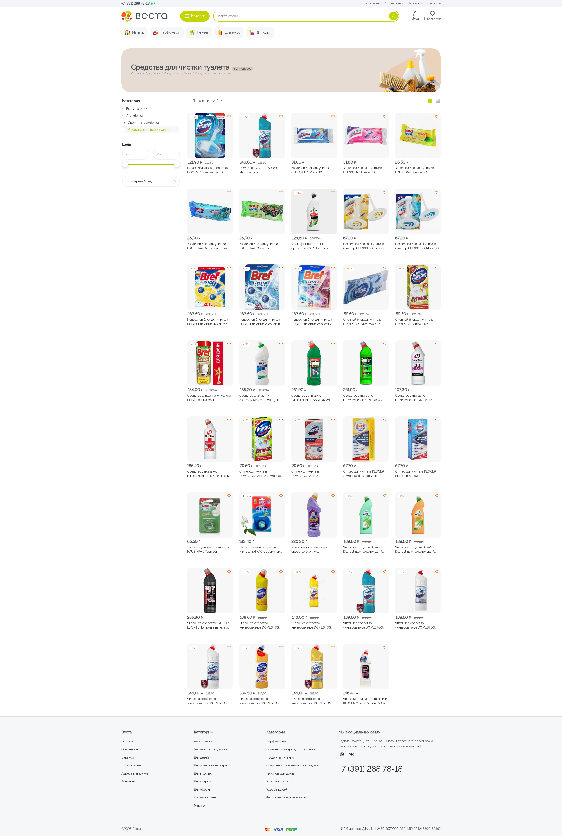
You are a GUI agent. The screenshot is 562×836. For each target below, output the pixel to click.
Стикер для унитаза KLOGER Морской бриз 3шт (415, 473)
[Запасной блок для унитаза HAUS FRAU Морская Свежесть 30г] (210, 211)
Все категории (136, 108)
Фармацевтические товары (286, 797)
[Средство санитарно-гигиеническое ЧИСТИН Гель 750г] (210, 439)
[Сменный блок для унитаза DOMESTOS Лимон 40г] (418, 287)
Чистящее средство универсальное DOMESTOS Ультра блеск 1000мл (259, 701)
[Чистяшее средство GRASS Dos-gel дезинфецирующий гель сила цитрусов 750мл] (418, 515)
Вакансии (415, 3)
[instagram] (342, 754)
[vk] (352, 754)
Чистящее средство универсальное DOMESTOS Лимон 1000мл (259, 625)
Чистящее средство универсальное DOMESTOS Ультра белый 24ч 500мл (207, 701)
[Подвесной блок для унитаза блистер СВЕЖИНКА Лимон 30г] (366, 211)
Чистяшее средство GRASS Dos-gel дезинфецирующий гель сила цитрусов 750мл (414, 549)
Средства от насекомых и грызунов (292, 765)
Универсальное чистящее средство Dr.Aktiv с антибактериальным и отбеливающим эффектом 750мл (310, 549)
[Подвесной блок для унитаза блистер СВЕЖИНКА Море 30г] (418, 211)
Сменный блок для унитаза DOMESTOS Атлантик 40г (362, 322)
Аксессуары (203, 741)
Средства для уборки (177, 73)
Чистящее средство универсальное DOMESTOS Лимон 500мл (311, 625)
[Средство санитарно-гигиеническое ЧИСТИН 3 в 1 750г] (418, 363)
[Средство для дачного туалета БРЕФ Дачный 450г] (210, 363)
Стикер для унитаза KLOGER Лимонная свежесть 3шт (363, 473)
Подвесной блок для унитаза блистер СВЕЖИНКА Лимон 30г (363, 246)
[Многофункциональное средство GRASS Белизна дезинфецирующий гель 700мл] (314, 211)
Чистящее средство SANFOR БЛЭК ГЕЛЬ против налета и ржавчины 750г (208, 625)
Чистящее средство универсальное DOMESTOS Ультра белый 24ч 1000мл (415, 625)
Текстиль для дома (280, 773)
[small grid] (438, 101)
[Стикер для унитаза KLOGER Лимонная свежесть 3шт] (366, 439)
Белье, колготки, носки (210, 749)
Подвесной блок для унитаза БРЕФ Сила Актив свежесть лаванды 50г (311, 322)
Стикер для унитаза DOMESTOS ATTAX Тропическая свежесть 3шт (310, 473)
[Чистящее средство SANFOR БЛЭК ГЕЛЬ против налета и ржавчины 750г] (210, 590)
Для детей (201, 757)
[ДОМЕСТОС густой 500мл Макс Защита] (262, 135)
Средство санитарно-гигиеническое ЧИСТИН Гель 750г (208, 473)
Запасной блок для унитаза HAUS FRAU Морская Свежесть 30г (209, 246)
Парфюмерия (170, 32)
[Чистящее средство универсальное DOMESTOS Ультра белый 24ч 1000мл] (418, 590)
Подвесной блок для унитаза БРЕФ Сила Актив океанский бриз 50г (259, 322)
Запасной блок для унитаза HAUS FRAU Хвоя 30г (258, 246)
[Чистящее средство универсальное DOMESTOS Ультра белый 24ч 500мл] (210, 666)
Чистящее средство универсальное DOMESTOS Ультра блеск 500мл (311, 701)
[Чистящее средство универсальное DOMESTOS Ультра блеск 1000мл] (262, 666)
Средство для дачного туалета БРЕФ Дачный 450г (209, 398)
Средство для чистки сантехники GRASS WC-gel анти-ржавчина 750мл (258, 398)
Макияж (138, 32)
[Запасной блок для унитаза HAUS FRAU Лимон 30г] (418, 135)
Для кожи (263, 32)
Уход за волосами (279, 781)
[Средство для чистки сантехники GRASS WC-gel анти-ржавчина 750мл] (262, 363)
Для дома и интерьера (210, 765)
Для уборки (153, 73)
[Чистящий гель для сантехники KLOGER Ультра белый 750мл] (366, 666)
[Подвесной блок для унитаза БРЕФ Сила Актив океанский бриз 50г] (262, 287)
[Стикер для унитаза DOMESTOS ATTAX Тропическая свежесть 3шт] (314, 439)
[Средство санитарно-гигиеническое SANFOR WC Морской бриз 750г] (366, 363)
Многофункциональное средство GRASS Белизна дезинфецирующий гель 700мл (313, 246)
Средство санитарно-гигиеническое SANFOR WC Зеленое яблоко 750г (311, 398)
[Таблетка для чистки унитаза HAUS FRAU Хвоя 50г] (210, 515)
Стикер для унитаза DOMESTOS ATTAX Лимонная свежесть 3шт (260, 473)
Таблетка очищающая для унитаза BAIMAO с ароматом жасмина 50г (259, 549)
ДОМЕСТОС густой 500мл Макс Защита (258, 170)
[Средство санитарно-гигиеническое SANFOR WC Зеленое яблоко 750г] (314, 363)
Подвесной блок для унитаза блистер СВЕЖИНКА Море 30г (417, 246)
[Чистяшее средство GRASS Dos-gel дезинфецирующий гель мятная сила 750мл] (366, 515)
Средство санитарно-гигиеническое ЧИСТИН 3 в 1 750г (415, 398)
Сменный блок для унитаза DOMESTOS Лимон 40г (414, 322)
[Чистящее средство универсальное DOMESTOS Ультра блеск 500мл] (314, 666)
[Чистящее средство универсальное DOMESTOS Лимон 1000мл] (262, 590)
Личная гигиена (205, 797)
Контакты (434, 3)
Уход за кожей (276, 789)
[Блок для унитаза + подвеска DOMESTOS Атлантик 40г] (210, 135)
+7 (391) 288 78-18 (135, 3)
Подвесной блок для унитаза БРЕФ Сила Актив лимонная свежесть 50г (207, 322)
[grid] (430, 101)
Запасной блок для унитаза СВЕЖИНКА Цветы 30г (362, 170)
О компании (394, 3)
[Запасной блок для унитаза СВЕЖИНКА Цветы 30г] (366, 135)
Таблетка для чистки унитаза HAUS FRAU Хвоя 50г (208, 549)
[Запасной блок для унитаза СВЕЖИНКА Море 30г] (314, 135)
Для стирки (202, 781)
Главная (127, 741)
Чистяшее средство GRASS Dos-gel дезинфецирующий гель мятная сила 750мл (362, 549)
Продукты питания (280, 757)
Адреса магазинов (134, 773)
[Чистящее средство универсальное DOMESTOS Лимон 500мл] (314, 590)
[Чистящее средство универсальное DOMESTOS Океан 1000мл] (366, 590)
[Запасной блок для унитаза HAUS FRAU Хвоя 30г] (262, 211)
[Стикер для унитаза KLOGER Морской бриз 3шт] (418, 439)
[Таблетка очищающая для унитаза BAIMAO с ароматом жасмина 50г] (262, 515)
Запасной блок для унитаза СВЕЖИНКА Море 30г (310, 170)
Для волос (232, 32)
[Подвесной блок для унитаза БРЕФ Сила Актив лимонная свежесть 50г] (210, 287)
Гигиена (203, 32)
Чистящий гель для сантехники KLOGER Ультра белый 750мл (365, 701)
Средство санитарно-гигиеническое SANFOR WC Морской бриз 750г (363, 398)
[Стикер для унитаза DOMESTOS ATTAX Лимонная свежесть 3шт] (262, 439)
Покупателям (370, 3)
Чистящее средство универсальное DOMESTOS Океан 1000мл (363, 625)
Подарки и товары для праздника (290, 749)
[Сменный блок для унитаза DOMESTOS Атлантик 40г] (366, 287)
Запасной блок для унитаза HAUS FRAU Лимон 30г (414, 170)
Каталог (136, 73)
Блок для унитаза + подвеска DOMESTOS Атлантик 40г (207, 170)
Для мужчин (203, 773)
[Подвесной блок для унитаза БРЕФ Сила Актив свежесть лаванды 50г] (314, 287)
